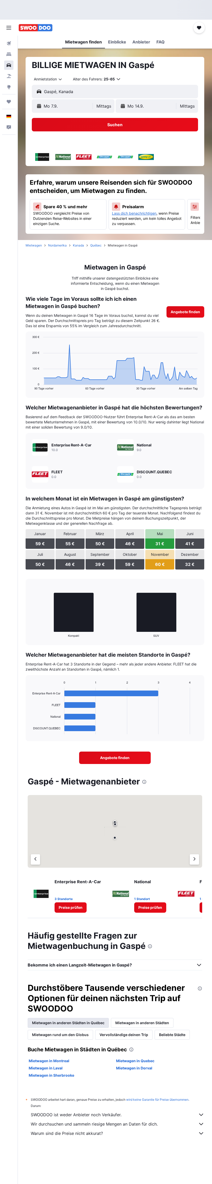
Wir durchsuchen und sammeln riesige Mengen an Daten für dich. (94, 1124)
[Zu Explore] (9, 87)
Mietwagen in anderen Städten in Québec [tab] (68, 1023)
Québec (96, 245)
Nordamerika (57, 245)
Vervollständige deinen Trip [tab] (124, 1034)
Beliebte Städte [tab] (172, 1034)
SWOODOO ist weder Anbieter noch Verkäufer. (76, 1114)
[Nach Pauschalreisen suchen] (9, 76)
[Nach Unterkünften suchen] (9, 54)
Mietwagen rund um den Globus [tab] (60, 1034)
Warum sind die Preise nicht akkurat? (67, 1133)
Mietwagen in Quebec (135, 1061)
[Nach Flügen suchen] (9, 43)
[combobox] (48, 79)
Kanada (78, 245)
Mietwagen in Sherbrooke (51, 1075)
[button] (8, 27)
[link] (185, 312)
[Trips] (9, 101)
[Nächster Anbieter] (194, 859)
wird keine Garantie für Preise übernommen (157, 1099)
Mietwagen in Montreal (49, 1061)
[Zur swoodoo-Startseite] (35, 27)
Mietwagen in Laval (46, 1068)
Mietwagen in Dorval (134, 1068)
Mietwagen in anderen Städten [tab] (142, 1023)
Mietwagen (34, 245)
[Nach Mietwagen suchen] (9, 65)
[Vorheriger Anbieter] (35, 859)
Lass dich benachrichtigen (134, 213)
